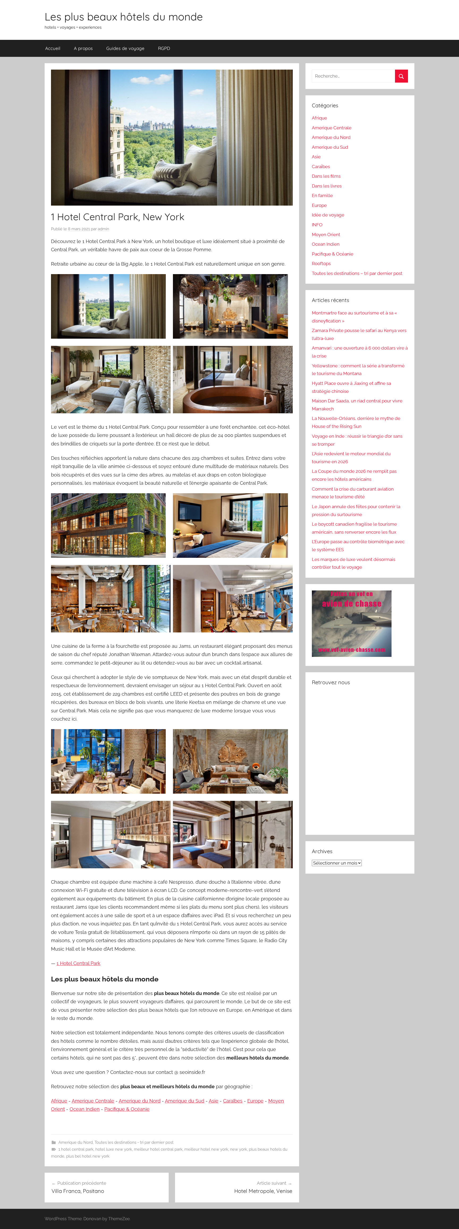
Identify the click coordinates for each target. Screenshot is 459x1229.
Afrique (59, 1101)
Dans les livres (327, 186)
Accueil (52, 48)
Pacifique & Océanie (127, 1109)
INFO (317, 224)
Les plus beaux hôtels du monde (124, 16)
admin (103, 229)
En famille (322, 195)
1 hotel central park (76, 1149)
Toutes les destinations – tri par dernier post (357, 273)
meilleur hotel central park (158, 1149)
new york (238, 1149)
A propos (83, 48)
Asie (213, 1101)
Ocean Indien (85, 1109)
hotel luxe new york (113, 1149)
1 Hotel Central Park (78, 963)
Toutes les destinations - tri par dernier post (134, 1142)
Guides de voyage (125, 48)
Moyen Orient (326, 234)
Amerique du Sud (184, 1101)
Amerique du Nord (139, 1101)
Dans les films (326, 176)
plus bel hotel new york (87, 1156)
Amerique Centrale (93, 1101)
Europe (255, 1101)
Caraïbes (233, 1101)
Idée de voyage (328, 215)
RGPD (164, 48)
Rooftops (321, 263)
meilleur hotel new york (206, 1149)
